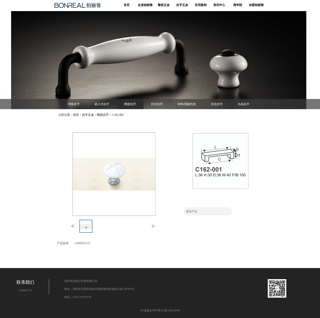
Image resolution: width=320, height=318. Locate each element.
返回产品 (191, 211)
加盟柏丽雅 (256, 4)
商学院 (237, 4)
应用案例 (201, 4)
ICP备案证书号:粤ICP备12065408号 (160, 310)
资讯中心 (219, 4)
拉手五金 (182, 4)
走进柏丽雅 (145, 4)
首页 (127, 4)
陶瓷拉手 (103, 114)
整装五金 (164, 4)
